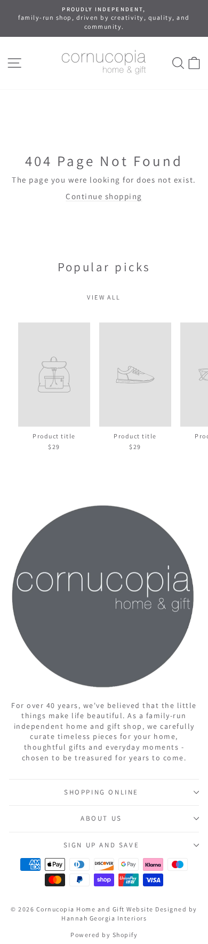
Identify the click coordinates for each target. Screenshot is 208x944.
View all (104, 297)
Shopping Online (101, 792)
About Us (101, 818)
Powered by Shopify (104, 935)
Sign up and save (101, 844)
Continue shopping (104, 196)
